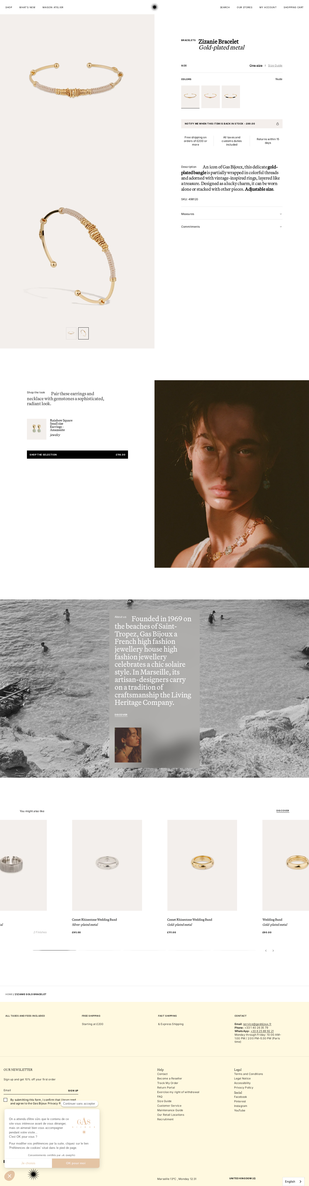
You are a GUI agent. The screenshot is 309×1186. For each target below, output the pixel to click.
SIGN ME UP (188, 614)
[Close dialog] (217, 544)
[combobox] (293, 1181)
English (290, 1181)
